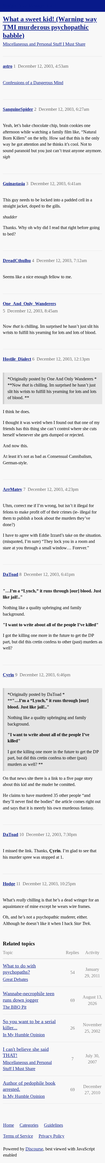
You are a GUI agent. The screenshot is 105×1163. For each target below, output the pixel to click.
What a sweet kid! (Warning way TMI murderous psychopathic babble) (50, 27)
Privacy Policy (51, 1136)
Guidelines (53, 1125)
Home (8, 1125)
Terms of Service (18, 1136)
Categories (29, 1125)
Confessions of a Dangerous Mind (33, 82)
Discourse (34, 1148)
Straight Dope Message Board (29, 5)
